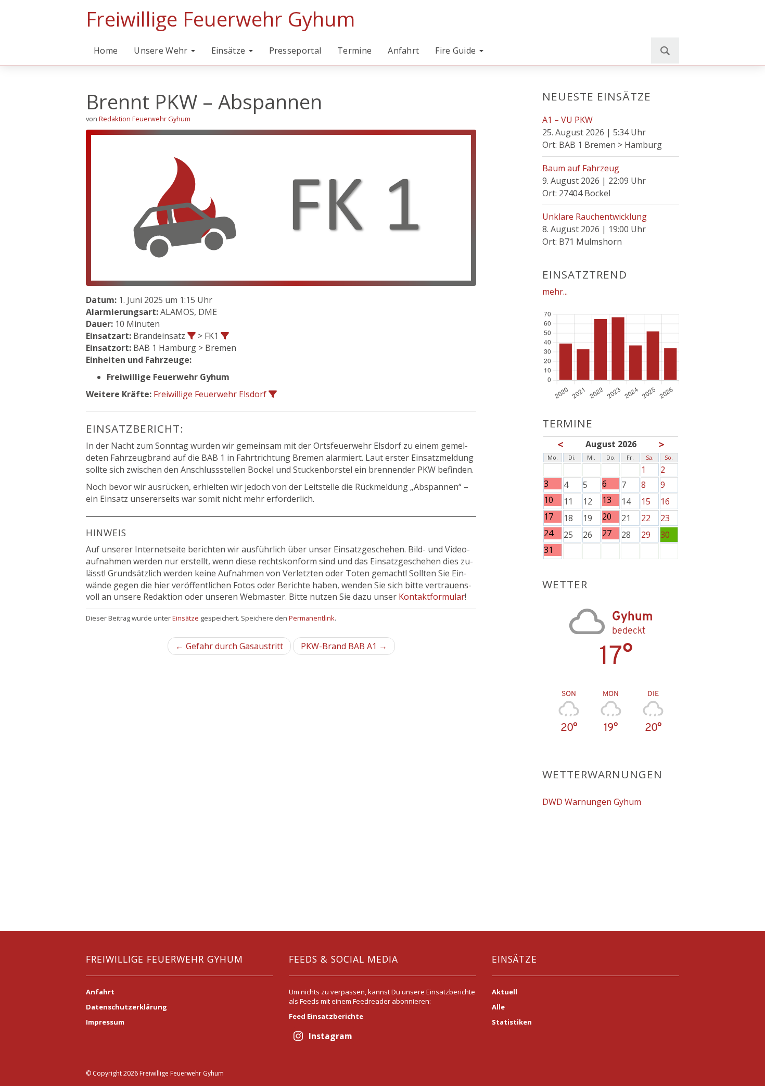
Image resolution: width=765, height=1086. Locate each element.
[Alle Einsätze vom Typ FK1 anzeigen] (225, 336)
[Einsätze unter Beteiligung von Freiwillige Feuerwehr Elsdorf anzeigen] (273, 394)
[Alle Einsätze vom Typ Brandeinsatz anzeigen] (191, 336)
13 (606, 500)
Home (106, 50)
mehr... (555, 291)
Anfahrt (403, 50)
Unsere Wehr (162, 50)
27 (606, 533)
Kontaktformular (432, 596)
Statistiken (512, 1022)
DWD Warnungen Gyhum (591, 801)
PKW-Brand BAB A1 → (344, 646)
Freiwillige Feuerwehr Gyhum (220, 18)
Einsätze (229, 50)
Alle (498, 1007)
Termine (354, 50)
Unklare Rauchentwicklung (594, 216)
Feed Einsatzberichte (326, 1016)
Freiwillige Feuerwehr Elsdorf (210, 394)
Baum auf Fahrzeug (580, 168)
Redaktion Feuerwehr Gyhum (144, 118)
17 (548, 517)
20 (606, 517)
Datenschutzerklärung (126, 1007)
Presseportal (295, 50)
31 (548, 550)
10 (548, 500)
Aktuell (504, 991)
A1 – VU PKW (567, 119)
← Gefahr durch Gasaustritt (229, 646)
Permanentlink (312, 618)
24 (548, 533)
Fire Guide (456, 50)
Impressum (105, 1022)
